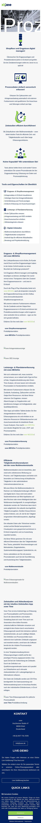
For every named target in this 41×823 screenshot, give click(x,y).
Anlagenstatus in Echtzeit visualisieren (18, 195)
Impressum (28, 821)
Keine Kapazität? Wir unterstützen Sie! (20, 162)
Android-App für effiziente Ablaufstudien (18, 237)
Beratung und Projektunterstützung (17, 240)
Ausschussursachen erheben (14, 219)
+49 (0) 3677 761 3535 (21, 736)
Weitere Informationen (16, 821)
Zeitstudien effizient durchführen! (20, 126)
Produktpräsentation (17, 335)
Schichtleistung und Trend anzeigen (17, 201)
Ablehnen (20, 817)
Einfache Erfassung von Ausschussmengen (20, 204)
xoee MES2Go (9, 291)
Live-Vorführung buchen (20, 780)
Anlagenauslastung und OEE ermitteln (18, 216)
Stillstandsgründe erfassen (14, 222)
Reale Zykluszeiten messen (14, 213)
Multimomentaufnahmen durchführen (17, 232)
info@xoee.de (20, 743)
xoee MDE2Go (29, 425)
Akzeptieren (20, 813)
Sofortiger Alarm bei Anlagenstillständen (19, 198)
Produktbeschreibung (15, 703)
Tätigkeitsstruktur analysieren (15, 235)
